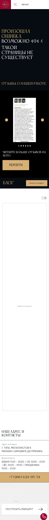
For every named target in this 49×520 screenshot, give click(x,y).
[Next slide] (42, 119)
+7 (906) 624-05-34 (24, 477)
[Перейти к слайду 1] (18, 145)
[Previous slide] (6, 119)
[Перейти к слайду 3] (23, 145)
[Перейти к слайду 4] (25, 145)
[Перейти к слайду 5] (27, 145)
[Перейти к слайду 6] (30, 145)
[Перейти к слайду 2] (21, 145)
